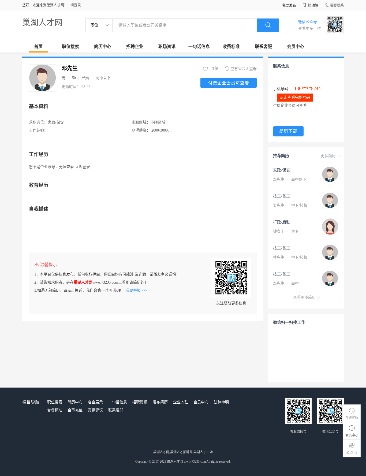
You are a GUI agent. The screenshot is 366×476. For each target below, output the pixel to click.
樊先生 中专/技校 (290, 205)
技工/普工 (281, 196)
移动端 (312, 5)
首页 (38, 46)
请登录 (75, 5)
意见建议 (95, 410)
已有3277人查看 (243, 69)
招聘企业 (134, 46)
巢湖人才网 (42, 22)
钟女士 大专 (286, 231)
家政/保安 (281, 170)
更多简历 (328, 156)
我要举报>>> (136, 290)
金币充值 (75, 410)
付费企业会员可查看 (228, 83)
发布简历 (160, 402)
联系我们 (115, 410)
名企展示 (95, 402)
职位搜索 (70, 46)
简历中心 (102, 46)
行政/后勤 (281, 222)
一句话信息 (199, 46)
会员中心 (295, 46)
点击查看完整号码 (295, 97)
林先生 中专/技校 (290, 257)
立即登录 (82, 167)
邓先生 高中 (286, 283)
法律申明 (221, 402)
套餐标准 (54, 410)
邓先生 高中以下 (289, 179)
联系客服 (263, 46)
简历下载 (288, 131)
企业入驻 (180, 402)
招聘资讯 (139, 402)
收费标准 (231, 46)
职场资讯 (166, 46)
